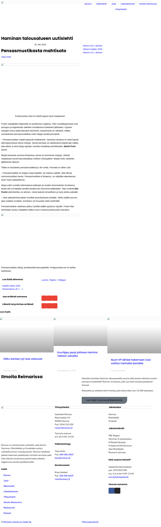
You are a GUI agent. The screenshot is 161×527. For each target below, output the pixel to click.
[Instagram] (117, 491)
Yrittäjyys (61, 280)
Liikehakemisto (128, 4)
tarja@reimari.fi (62, 458)
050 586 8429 (66, 475)
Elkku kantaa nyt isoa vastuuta (23, 359)
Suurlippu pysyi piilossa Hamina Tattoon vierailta (77, 354)
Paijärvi (52, 280)
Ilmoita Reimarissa (148, 4)
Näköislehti (101, 4)
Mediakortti (9, 507)
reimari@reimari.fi (63, 427)
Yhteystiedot (121, 9)
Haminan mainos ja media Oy (17, 522)
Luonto (44, 280)
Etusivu (88, 4)
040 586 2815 (66, 454)
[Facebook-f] (111, 491)
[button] (44, 298)
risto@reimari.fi (62, 479)
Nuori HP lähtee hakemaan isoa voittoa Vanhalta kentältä (131, 361)
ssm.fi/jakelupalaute (118, 477)
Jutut (113, 4)
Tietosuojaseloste (90, 522)
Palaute (7, 513)
